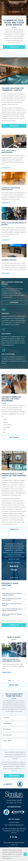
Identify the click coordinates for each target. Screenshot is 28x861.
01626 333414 (15, 822)
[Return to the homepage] (14, 2)
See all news (14, 685)
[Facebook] (10, 837)
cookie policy (14, 856)
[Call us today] (3, 3)
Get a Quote (14, 437)
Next (25, 82)
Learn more (14, 302)
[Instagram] (13, 837)
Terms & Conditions (14, 847)
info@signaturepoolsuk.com (16, 825)
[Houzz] (16, 837)
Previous (22, 82)
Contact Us (14, 47)
